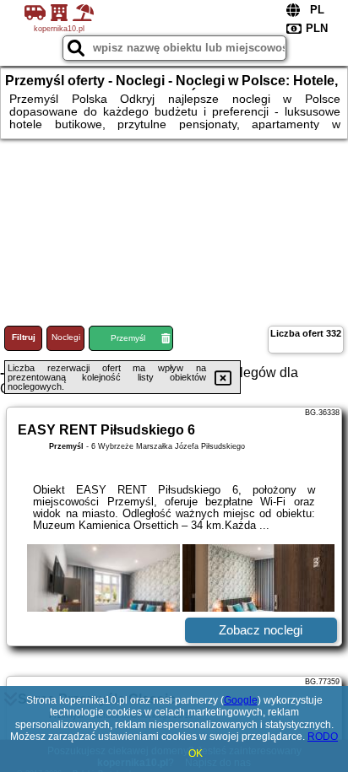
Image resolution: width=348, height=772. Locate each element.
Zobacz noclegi (260, 630)
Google (241, 700)
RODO (322, 736)
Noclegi (66, 337)
